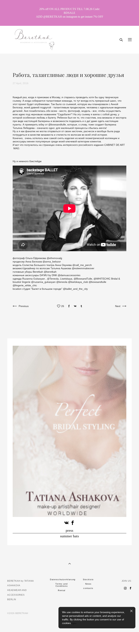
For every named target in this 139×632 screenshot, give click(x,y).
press (69, 530)
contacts (88, 588)
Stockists (88, 579)
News (88, 584)
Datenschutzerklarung (62, 579)
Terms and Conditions (61, 585)
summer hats (69, 536)
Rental (61, 590)
